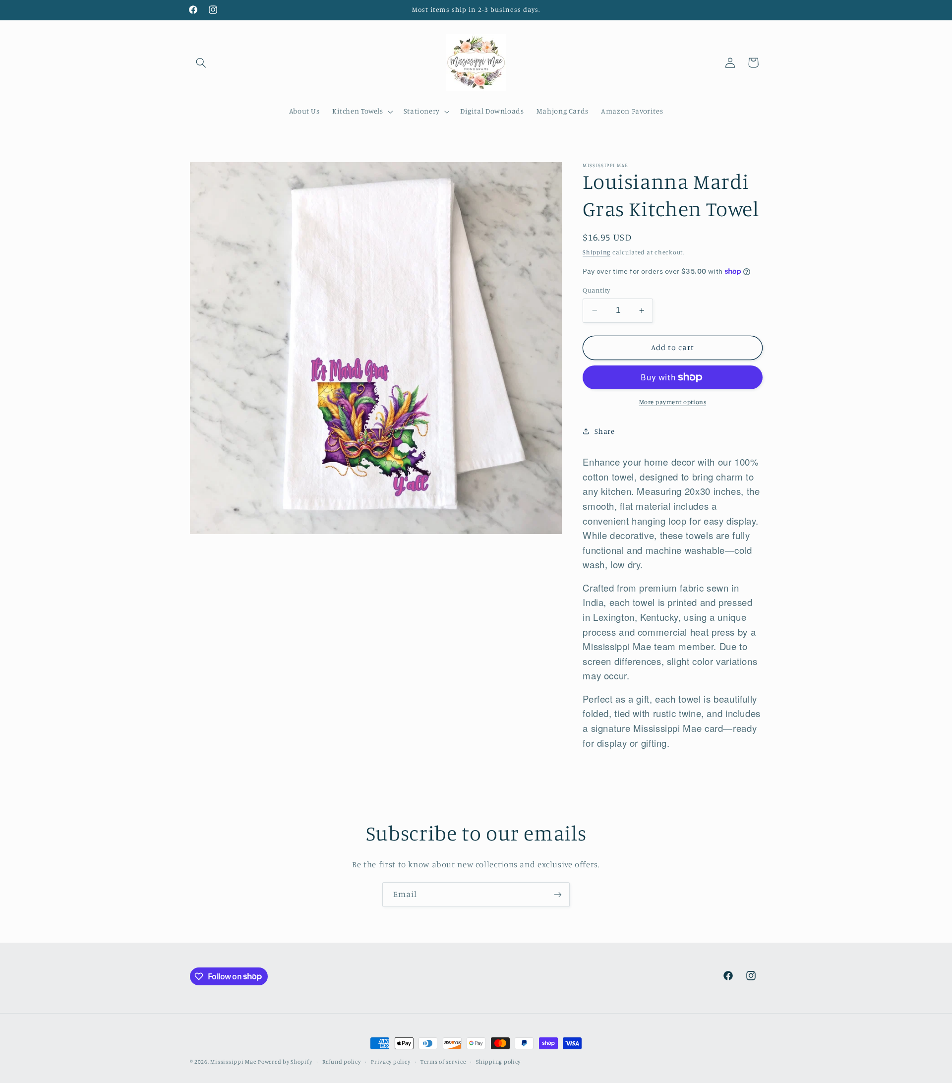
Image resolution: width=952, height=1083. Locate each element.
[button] (201, 62)
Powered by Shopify (285, 1061)
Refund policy (341, 1061)
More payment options (673, 402)
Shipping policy (498, 1061)
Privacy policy (390, 1061)
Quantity (596, 290)
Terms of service (443, 1061)
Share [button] (604, 431)
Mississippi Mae (233, 1061)
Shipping (596, 251)
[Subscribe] (557, 894)
